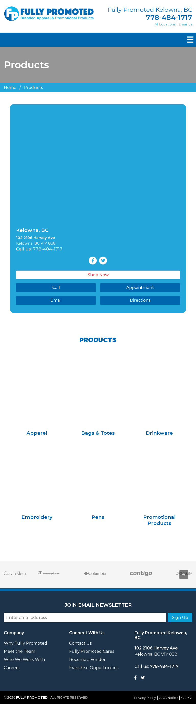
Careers (11, 667)
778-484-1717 (169, 17)
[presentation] (183, 574)
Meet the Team (19, 651)
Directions (140, 300)
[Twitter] (143, 677)
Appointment (140, 287)
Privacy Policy (145, 698)
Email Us (185, 24)
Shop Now (98, 274)
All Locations (165, 24)
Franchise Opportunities (93, 667)
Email (56, 300)
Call (56, 287)
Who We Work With (24, 659)
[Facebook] (135, 677)
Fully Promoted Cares (91, 651)
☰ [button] (190, 40)
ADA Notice (168, 698)
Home (10, 87)
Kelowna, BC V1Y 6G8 (156, 651)
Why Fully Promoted (25, 643)
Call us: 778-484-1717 (39, 248)
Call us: (156, 666)
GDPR (186, 698)
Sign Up (180, 617)
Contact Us (80, 643)
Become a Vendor (87, 659)
